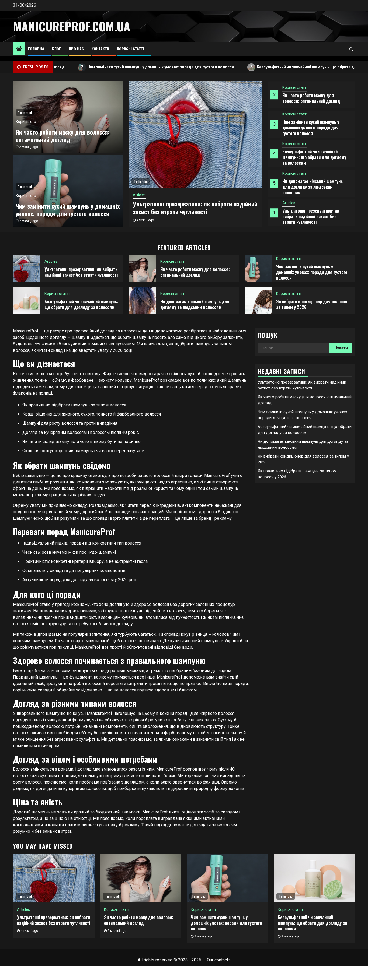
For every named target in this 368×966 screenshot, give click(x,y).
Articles (288, 203)
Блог (56, 48)
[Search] (351, 49)
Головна (36, 48)
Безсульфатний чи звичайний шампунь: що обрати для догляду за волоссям (314, 157)
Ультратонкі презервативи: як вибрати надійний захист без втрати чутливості (310, 216)
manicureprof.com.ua (71, 26)
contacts (222, 960)
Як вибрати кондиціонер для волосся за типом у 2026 (311, 304)
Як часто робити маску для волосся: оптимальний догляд (311, 98)
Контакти (100, 48)
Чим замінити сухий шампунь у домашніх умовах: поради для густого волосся (130, 66)
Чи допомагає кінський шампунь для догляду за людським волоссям (312, 187)
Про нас (76, 48)
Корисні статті (130, 48)
